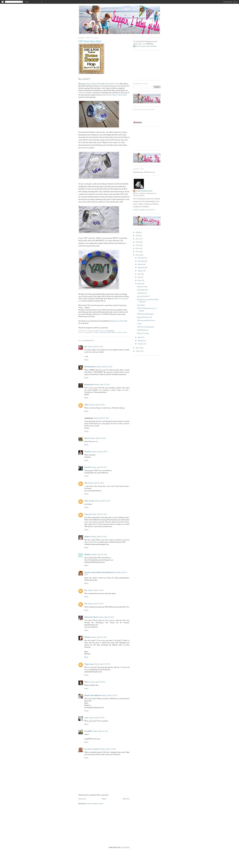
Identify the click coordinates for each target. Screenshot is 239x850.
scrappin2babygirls (144, 191)
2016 (138, 242)
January (140, 344)
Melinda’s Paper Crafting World (116, 95)
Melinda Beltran (90, 366)
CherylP (87, 467)
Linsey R (87, 514)
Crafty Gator (82, 92)
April (140, 283)
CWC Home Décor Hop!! (145, 314)
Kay (85, 590)
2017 (138, 239)
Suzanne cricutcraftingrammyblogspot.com (99, 572)
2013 (138, 252)
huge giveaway (142, 286)
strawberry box (142, 293)
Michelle (87, 637)
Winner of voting (143, 333)
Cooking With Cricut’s (112, 83)
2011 (138, 348)
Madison (87, 536)
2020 (138, 232)
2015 (138, 245)
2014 (138, 248)
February (141, 340)
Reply (86, 359)
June (139, 277)
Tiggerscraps (89, 664)
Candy (139, 323)
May (139, 280)
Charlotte (87, 451)
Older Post (125, 799)
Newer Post (82, 799)
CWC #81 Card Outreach (145, 327)
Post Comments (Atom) (95, 803)
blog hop (89, 332)
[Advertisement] (145, 64)
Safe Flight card (142, 290)
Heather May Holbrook (92, 695)
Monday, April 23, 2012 (108, 749)
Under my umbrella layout (146, 320)
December (141, 258)
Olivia (86, 682)
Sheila (86, 404)
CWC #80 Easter (142, 330)
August (140, 271)
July (139, 274)
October (141, 264)
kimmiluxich (88, 384)
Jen (85, 346)
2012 (138, 255)
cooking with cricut (108, 332)
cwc (125, 332)
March (140, 337)
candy (96, 332)
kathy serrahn (89, 500)
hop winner (141, 305)
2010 (138, 351)
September (141, 267)
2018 (138, 235)
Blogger (125, 847)
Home (104, 799)
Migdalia (87, 554)
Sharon (87, 438)
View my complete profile (144, 210)
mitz (86, 483)
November (141, 261)
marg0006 (88, 731)
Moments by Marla (91, 617)
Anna (86, 717)
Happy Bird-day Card (144, 317)
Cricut (120, 332)
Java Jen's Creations (91, 749)
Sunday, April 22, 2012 (95, 346)
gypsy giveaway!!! (143, 296)
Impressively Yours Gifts (119, 321)
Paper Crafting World (94, 83)
